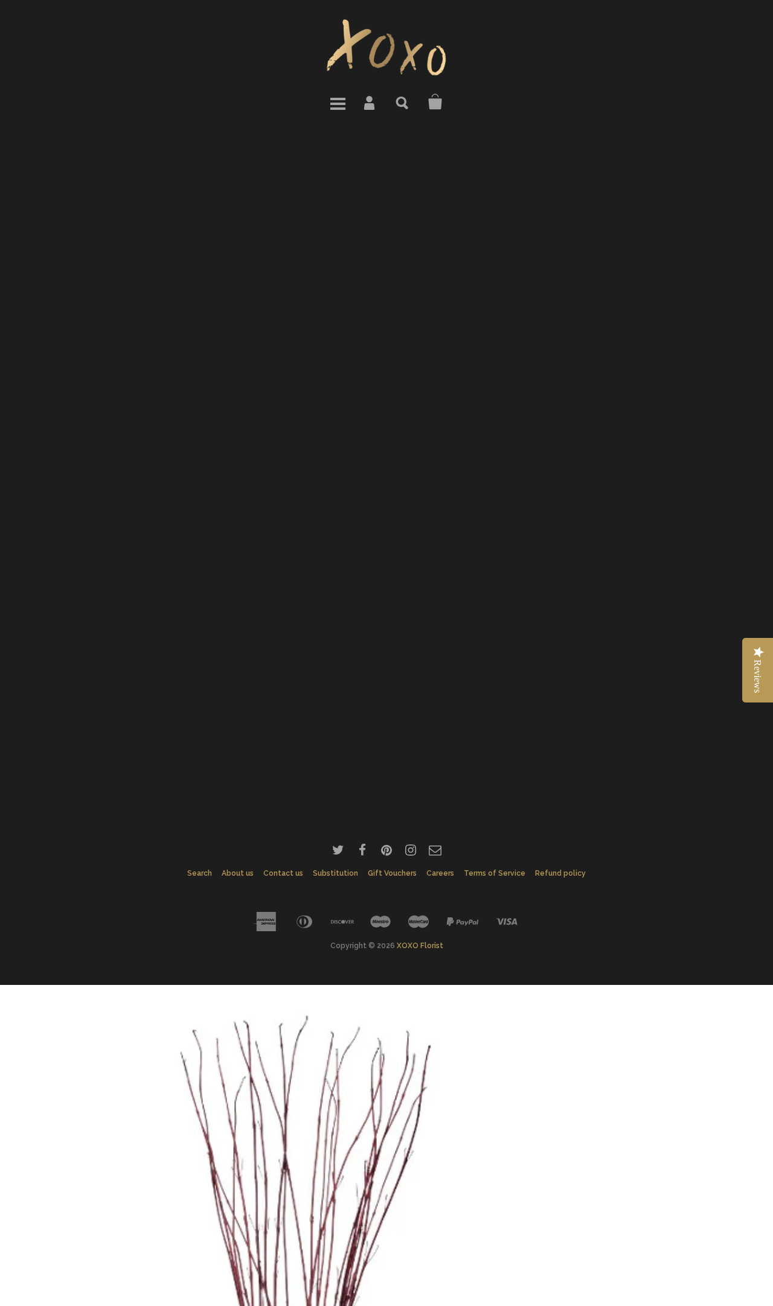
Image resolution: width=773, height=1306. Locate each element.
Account (370, 102)
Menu (337, 102)
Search (403, 102)
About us (238, 873)
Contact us (283, 873)
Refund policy (560, 873)
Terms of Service (494, 873)
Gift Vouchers (392, 873)
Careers (440, 873)
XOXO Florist (420, 945)
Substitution (335, 873)
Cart (435, 102)
